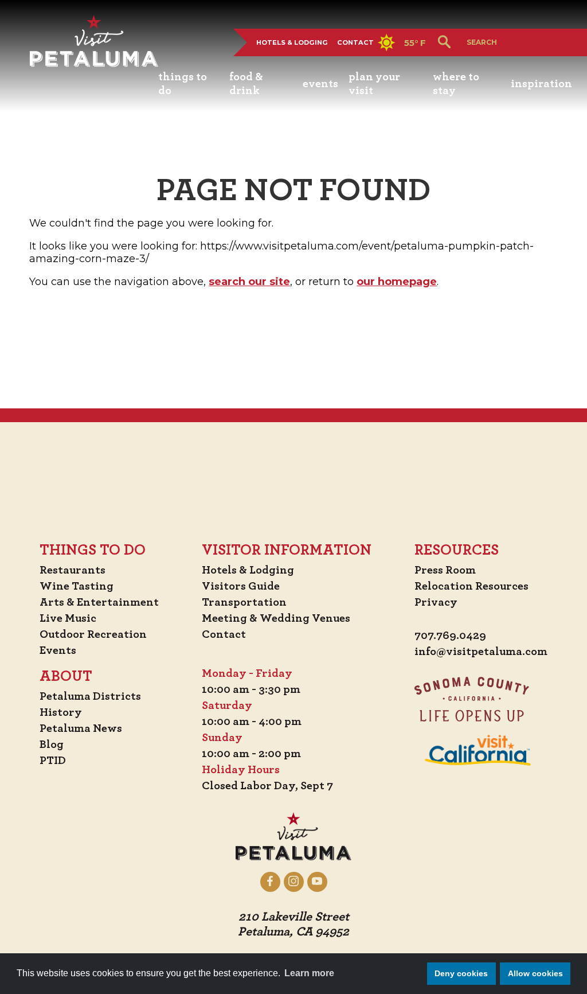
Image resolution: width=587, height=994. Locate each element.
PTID (53, 760)
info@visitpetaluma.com (480, 651)
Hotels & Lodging (292, 42)
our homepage (397, 281)
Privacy (435, 602)
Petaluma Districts (90, 696)
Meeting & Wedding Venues (276, 618)
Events (58, 650)
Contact (355, 42)
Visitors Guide (241, 586)
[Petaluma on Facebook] (270, 881)
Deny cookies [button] (461, 973)
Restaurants (72, 570)
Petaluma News (81, 728)
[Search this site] (505, 42)
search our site (249, 281)
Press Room (445, 570)
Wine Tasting (77, 586)
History (61, 712)
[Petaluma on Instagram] (294, 881)
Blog (52, 744)
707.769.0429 (450, 635)
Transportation (244, 602)
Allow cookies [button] (535, 973)
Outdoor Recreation (93, 634)
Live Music (68, 618)
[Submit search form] (444, 43)
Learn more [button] (309, 973)
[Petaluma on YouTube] (317, 881)
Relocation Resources (471, 586)
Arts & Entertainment (99, 602)
